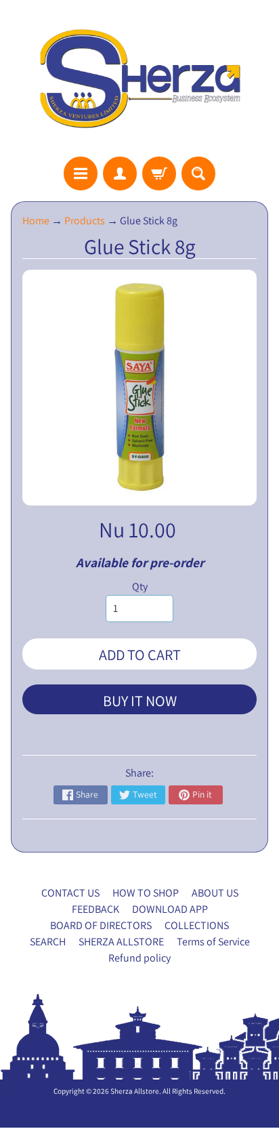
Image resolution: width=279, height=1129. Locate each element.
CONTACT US (70, 893)
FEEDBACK (95, 909)
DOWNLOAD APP (170, 909)
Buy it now (140, 700)
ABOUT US (215, 893)
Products (84, 220)
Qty (140, 586)
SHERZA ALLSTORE (121, 942)
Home (35, 220)
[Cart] (159, 173)
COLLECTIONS (197, 925)
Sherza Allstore (134, 1091)
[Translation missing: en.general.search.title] (198, 173)
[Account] (120, 173)
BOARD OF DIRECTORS (101, 925)
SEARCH (48, 942)
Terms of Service (213, 942)
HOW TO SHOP (145, 893)
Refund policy (139, 958)
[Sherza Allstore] (139, 78)
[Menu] (81, 173)
